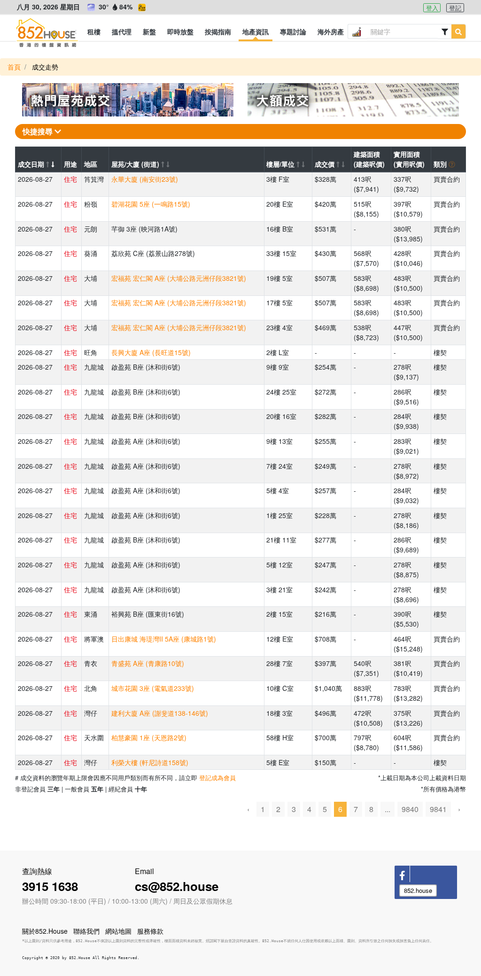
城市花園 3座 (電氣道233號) (152, 688)
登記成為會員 (217, 777)
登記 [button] (455, 7)
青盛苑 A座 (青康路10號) (147, 663)
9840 (410, 809)
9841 (438, 809)
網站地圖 (118, 931)
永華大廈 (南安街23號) (144, 179)
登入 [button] (432, 7)
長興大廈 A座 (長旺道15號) (151, 352)
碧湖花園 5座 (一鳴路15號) (150, 204)
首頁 (14, 66)
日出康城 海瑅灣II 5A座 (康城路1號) (163, 638)
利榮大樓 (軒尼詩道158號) (149, 762)
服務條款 (150, 931)
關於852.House (45, 931)
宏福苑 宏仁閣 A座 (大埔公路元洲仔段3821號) (178, 278)
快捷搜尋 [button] (38, 131)
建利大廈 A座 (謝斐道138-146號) (159, 713)
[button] (94, 31)
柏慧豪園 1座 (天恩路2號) (148, 737)
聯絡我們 (86, 931)
